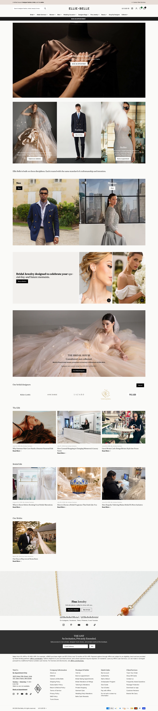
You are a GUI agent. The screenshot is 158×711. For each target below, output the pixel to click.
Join (92, 646)
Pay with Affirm (106, 690)
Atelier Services (41, 14)
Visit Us (77, 673)
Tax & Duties (105, 687)
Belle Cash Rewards (82, 696)
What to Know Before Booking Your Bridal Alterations (34, 488)
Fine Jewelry (94, 14)
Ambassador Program (108, 682)
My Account (105, 673)
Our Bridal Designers (79, 370)
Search (45, 8)
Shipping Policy (55, 682)
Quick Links (105, 670)
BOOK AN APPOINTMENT (79, 64)
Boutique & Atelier (82, 670)
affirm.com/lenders (36, 658)
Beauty (103, 14)
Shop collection (22, 281)
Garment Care (80, 690)
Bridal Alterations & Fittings (84, 682)
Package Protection (132, 685)
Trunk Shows (54, 699)
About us (53, 673)
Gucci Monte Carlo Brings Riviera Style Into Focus (123, 432)
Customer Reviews (132, 690)
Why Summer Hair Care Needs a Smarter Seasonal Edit (34, 432)
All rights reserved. (30, 708)
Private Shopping (81, 687)
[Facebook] (87, 625)
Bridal (32, 14)
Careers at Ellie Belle (56, 679)
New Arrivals (79, 135)
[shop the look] (109, 300)
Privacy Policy (54, 693)
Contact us (130, 679)
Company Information (58, 670)
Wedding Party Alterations (83, 693)
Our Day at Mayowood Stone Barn (34, 542)
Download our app (132, 687)
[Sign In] (136, 8)
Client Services (131, 670)
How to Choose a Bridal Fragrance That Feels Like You (79, 488)
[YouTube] (79, 625)
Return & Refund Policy (57, 687)
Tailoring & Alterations (82, 685)
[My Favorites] (140, 8)
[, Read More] (132, 8)
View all (140, 385)
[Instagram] (64, 625)
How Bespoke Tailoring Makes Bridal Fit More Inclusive (123, 488)
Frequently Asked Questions (135, 682)
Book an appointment (123, 158)
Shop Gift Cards (131, 676)
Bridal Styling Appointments (84, 679)
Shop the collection (73, 609)
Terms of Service (55, 690)
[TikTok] (95, 625)
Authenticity (105, 676)
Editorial (124, 14)
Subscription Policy (56, 685)
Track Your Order (132, 673)
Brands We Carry (132, 693)
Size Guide (104, 685)
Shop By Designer (114, 14)
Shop (19, 188)
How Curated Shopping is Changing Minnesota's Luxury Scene (79, 433)
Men (58, 14)
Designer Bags (82, 14)
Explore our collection (35, 158)
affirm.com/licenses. (77, 661)
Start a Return (105, 679)
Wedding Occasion (69, 14)
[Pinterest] (71, 625)
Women (51, 14)
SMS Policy (53, 696)
